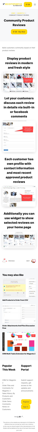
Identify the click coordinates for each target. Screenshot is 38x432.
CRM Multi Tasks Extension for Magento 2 (18, 354)
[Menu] (35, 4)
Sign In (25, 407)
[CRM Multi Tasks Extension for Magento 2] (19, 341)
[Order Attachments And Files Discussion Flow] (19, 313)
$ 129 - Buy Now (19, 32)
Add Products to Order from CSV (15, 300)
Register (26, 402)
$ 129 (28, 4)
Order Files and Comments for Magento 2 (8, 388)
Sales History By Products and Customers (8, 396)
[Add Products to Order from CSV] (19, 288)
